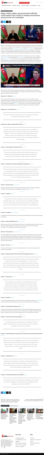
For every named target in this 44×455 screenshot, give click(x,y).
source (14, 96)
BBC (23, 48)
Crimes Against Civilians (19, 438)
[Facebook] (2, 22)
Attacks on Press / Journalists (20, 444)
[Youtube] (4, 448)
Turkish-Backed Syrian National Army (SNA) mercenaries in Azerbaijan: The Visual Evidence (4, 416)
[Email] (7, 22)
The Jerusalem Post (30, 48)
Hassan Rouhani (20, 57)
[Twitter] (4, 22)
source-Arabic (16, 184)
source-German (14, 212)
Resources (32, 444)
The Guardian (15, 48)
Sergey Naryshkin (7, 58)
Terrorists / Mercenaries (19, 446)
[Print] (10, 22)
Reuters (20, 48)
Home (2, 8)
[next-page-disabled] (3, 425)
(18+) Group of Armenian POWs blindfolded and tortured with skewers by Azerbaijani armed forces (33, 400)
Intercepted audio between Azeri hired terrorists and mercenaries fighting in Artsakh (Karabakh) (39, 416)
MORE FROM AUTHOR (14, 405)
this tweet (31, 189)
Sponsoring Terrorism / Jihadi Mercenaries (11, 8)
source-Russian (21, 221)
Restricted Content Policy (34, 443)
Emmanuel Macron (4, 57)
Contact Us (32, 438)
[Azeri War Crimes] (8, 2)
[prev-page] (1, 425)
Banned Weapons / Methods (20, 443)
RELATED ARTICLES (5, 405)
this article (16, 103)
